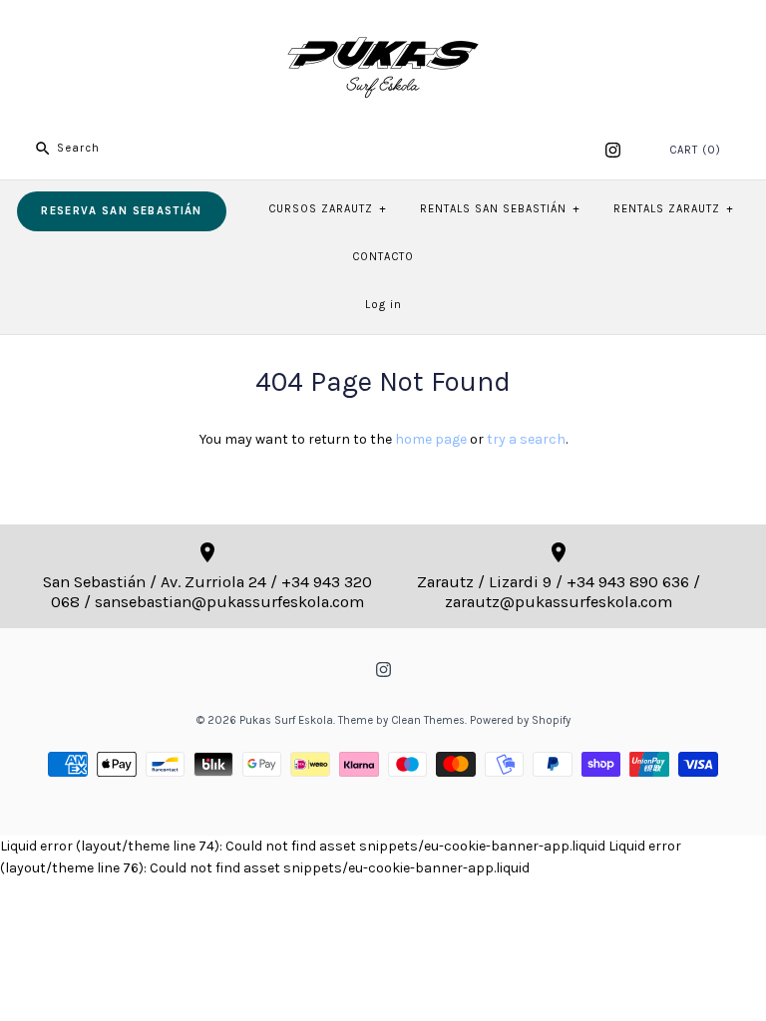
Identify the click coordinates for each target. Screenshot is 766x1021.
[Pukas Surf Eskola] (383, 30)
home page (431, 439)
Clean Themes (428, 720)
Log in (383, 304)
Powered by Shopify (520, 720)
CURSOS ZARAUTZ (327, 208)
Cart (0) (695, 150)
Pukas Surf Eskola (286, 720)
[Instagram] (612, 150)
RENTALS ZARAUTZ (673, 208)
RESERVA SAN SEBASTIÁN (121, 210)
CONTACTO (383, 256)
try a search (526, 439)
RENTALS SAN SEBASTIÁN (499, 208)
